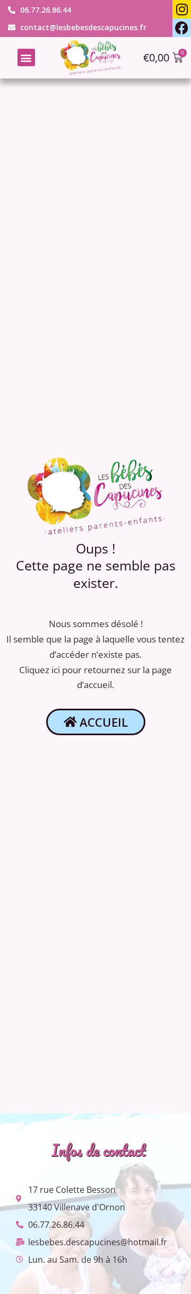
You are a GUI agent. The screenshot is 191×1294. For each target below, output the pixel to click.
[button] (26, 57)
